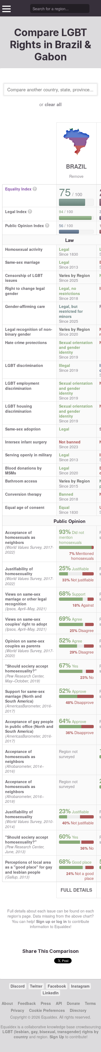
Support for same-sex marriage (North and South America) (25, 696)
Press (46, 1003)
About (7, 1003)
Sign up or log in (51, 921)
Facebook (57, 986)
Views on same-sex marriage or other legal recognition (26, 598)
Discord (18, 986)
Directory (78, 1010)
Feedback (27, 1003)
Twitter (36, 986)
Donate (73, 1003)
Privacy (17, 1010)
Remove (76, 176)
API (59, 1003)
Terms (90, 1003)
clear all (53, 104)
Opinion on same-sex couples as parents (24, 643)
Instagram (80, 986)
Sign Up (57, 1036)
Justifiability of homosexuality (19, 571)
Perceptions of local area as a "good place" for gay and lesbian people (28, 866)
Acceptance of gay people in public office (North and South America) (29, 726)
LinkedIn (51, 992)
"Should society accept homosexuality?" (26, 668)
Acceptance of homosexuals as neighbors (20, 537)
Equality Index (18, 189)
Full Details (76, 890)
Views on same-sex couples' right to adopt (26, 621)
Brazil (76, 166)
